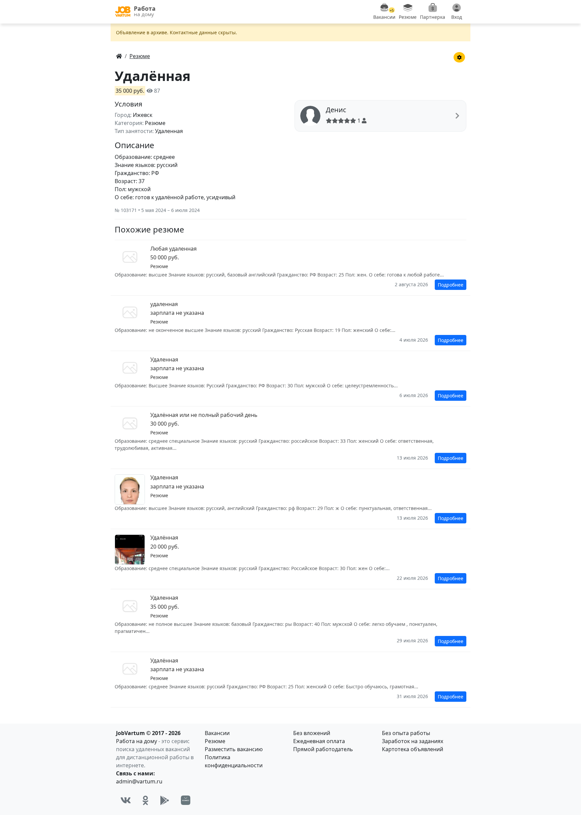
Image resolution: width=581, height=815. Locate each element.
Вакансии (217, 733)
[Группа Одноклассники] (145, 800)
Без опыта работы (406, 733)
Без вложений (311, 733)
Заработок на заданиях (412, 741)
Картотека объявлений (412, 749)
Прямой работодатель (323, 749)
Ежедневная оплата (319, 741)
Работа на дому (136, 741)
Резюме (215, 741)
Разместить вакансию (234, 749)
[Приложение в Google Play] (165, 800)
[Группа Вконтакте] (125, 800)
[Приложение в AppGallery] (186, 800)
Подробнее (450, 285)
